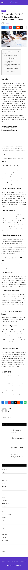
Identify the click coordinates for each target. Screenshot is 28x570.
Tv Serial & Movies (6, 548)
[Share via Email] (21, 27)
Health (3, 494)
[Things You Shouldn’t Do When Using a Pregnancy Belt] (6, 431)
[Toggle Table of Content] (18, 51)
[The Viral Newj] (14, 2)
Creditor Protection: (10, 61)
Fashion (3, 489)
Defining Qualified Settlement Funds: (11, 55)
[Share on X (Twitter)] (7, 27)
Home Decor (4, 500)
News (3, 520)
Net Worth (4, 517)
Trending (4, 545)
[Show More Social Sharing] (25, 27)
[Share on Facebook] (3, 27)
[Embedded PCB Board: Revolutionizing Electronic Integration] (6, 457)
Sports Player (4, 534)
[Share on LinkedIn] (14, 27)
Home (3, 561)
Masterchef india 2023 (6, 514)
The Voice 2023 (5, 540)
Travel (3, 543)
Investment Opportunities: (11, 70)
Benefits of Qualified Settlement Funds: (12, 57)
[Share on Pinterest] (10, 27)
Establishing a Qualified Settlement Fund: (12, 64)
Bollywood (4, 474)
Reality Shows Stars (6, 528)
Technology (4, 537)
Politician (4, 526)
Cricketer (4, 483)
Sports (3, 531)
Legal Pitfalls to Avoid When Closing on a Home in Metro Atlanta (17, 438)
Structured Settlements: (10, 71)
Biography (4, 472)
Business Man (5, 480)
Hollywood (4, 497)
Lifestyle (3, 511)
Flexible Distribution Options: (12, 59)
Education (4, 486)
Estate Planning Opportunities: (12, 62)
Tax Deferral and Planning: (11, 58)
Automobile (4, 469)
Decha (7, 23)
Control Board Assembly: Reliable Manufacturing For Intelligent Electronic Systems (18, 447)
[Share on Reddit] (18, 27)
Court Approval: (9, 65)
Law (2, 509)
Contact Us (23, 561)
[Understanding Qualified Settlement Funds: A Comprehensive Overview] (14, 39)
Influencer (4, 506)
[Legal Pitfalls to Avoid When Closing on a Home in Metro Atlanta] (6, 439)
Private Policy (15, 561)
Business (3, 10)
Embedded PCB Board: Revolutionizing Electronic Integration (17, 456)
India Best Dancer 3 (6, 503)
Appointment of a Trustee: (11, 67)
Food (3, 492)
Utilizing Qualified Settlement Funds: (11, 68)
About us (8, 561)
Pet (2, 523)
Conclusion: (5, 73)
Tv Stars (3, 551)
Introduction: (5, 53)
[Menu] (2, 2)
